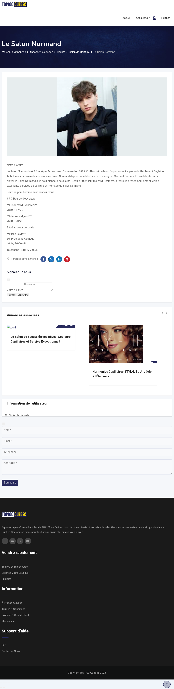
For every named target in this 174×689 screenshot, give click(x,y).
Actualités (142, 18)
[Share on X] (51, 259)
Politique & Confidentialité (16, 615)
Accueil (127, 18)
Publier (165, 18)
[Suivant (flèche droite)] (4, 687)
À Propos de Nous (12, 602)
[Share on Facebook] (43, 259)
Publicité (6, 578)
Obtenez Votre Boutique (15, 572)
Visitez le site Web (19, 415)
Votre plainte (15, 290)
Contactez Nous (11, 651)
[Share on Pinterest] (67, 259)
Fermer (11, 295)
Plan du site (8, 621)
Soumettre (23, 295)
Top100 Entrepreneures (15, 566)
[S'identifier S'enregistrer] (154, 18)
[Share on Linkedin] (59, 259)
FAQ (4, 645)
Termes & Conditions (13, 609)
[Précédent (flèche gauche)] (1, 687)
